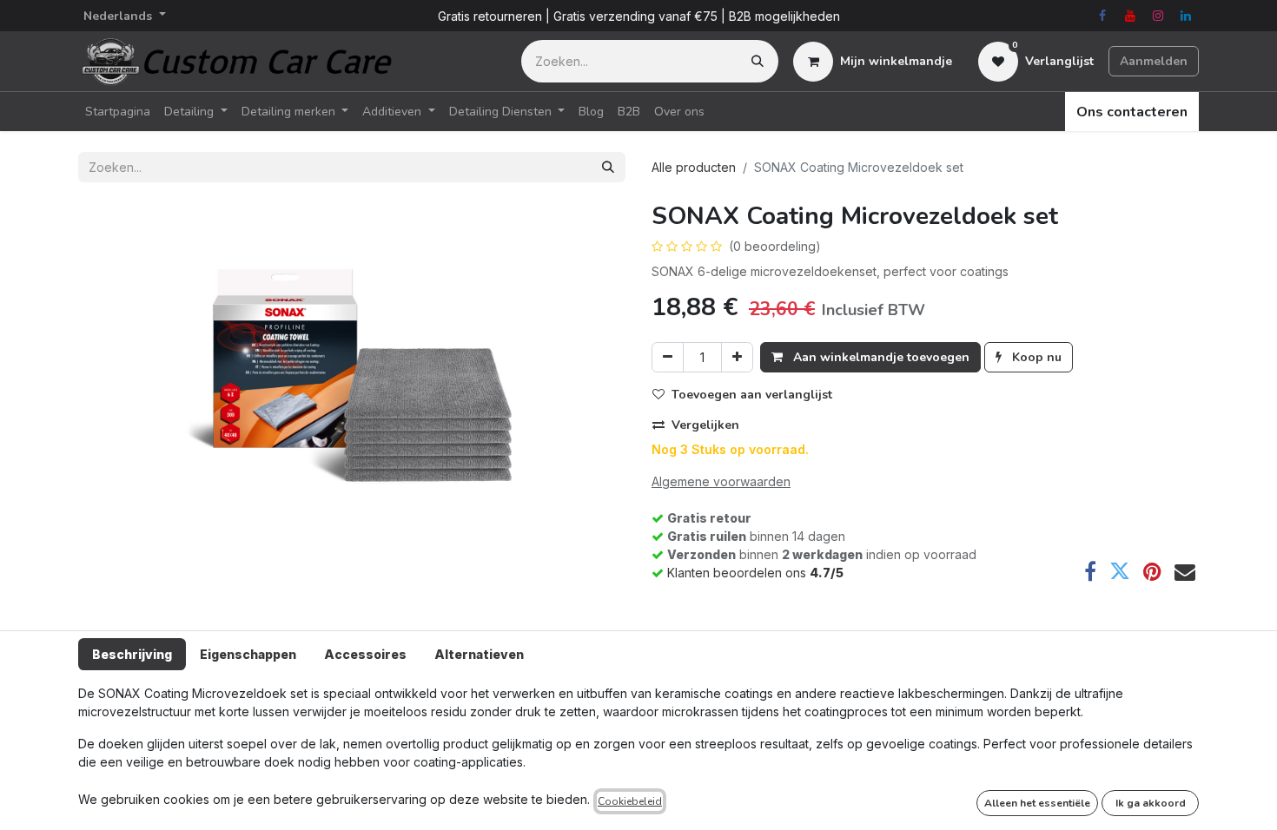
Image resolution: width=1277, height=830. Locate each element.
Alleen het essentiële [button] (1037, 803)
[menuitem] (117, 112)
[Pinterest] (1152, 571)
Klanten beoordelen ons (755, 572)
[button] (749, 394)
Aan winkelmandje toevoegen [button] (879, 357)
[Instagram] (1158, 15)
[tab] (132, 654)
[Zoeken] (757, 61)
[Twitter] (1119, 571)
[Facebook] (1102, 15)
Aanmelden (1154, 61)
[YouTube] (1130, 15)
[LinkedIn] (1186, 15)
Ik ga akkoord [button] (1150, 803)
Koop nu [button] (1035, 357)
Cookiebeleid (630, 801)
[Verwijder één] (668, 357)
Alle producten (694, 167)
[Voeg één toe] (737, 357)
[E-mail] (1184, 571)
